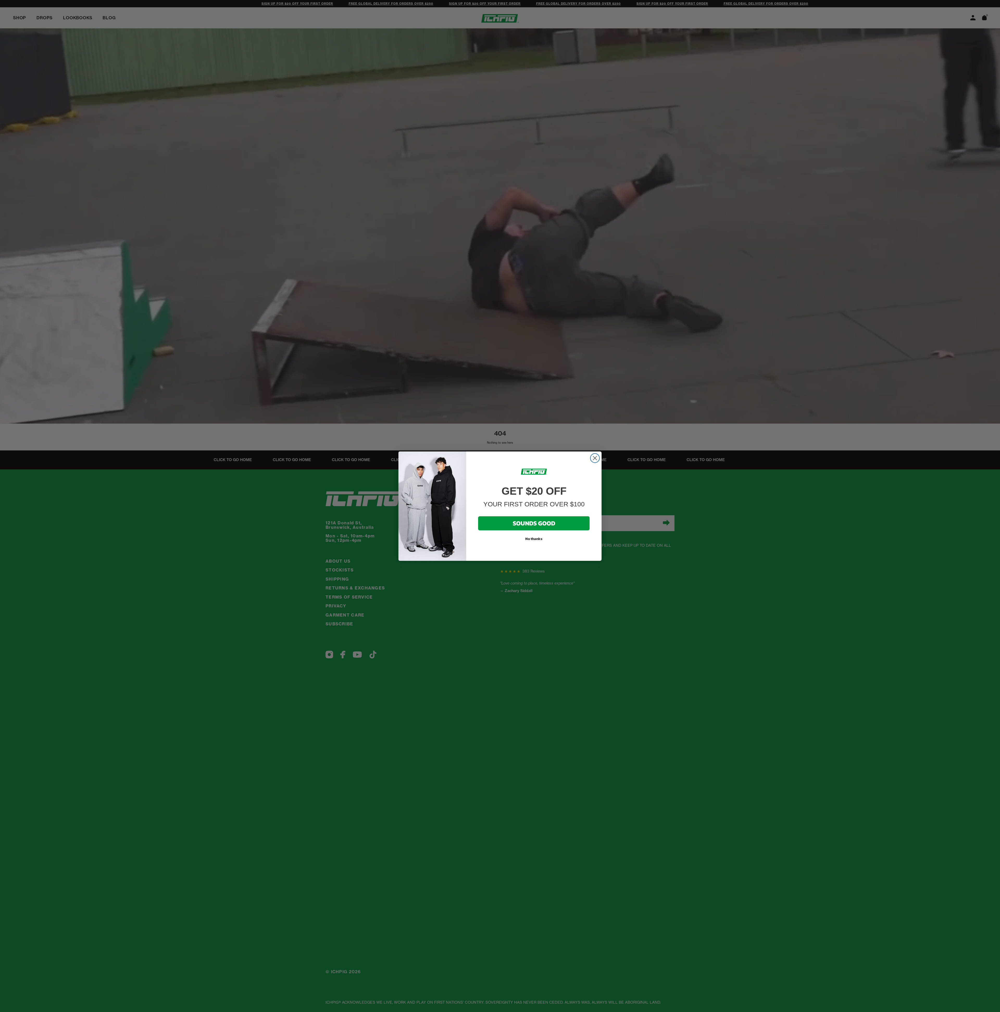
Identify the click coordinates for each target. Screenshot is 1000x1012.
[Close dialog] (594, 458)
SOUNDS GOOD (534, 522)
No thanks (533, 538)
